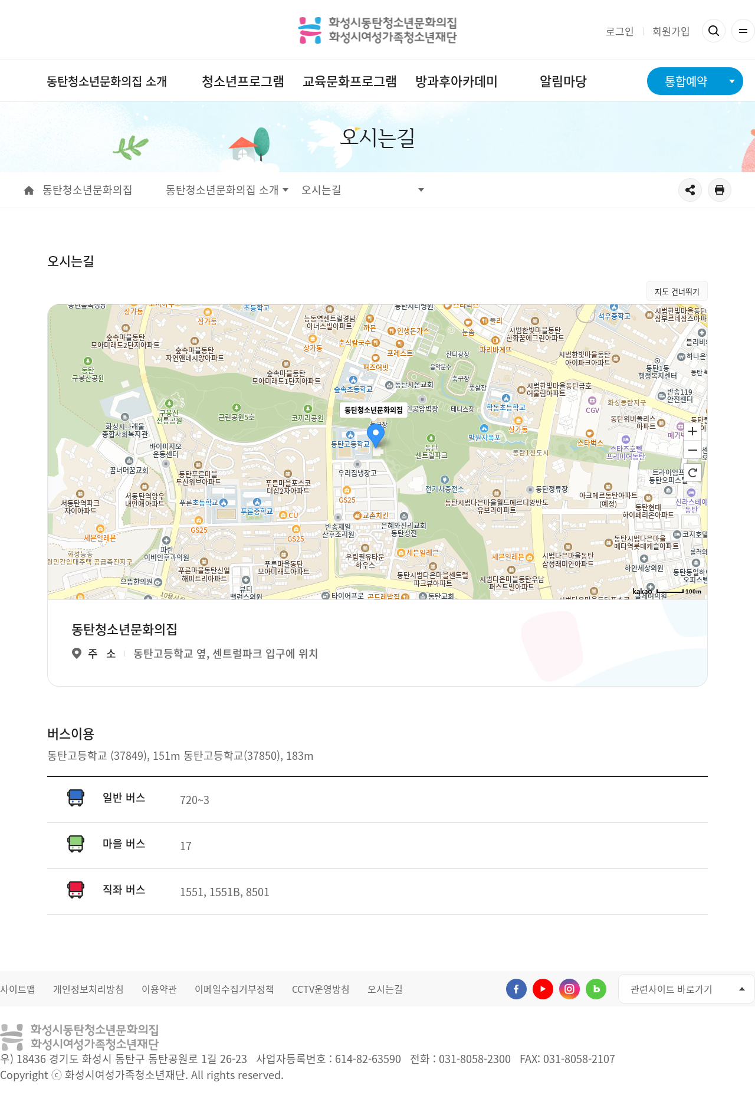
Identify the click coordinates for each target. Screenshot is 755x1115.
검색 (714, 30)
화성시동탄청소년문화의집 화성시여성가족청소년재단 (377, 30)
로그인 (620, 31)
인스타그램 (569, 989)
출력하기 (719, 190)
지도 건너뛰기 (677, 291)
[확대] (692, 430)
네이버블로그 (596, 989)
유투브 (543, 989)
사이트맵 (17, 989)
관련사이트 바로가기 (672, 989)
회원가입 (671, 31)
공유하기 (690, 190)
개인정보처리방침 (88, 989)
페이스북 (516, 989)
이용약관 (159, 989)
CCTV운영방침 (321, 989)
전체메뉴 (743, 30)
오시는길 (385, 989)
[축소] (692, 450)
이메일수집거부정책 (234, 989)
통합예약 (686, 81)
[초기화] (692, 473)
